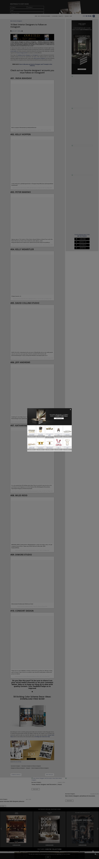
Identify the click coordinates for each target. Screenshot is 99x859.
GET (31, 436)
